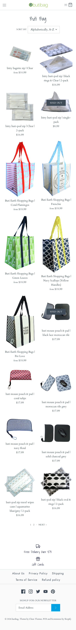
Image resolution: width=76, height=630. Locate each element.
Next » (43, 524)
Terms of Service (26, 580)
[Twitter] (38, 591)
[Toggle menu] (4, 4)
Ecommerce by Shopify (61, 619)
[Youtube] (45, 591)
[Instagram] (31, 591)
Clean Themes (35, 619)
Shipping (58, 573)
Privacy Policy (38, 573)
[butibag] (38, 5)
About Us (18, 573)
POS (45, 619)
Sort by (21, 29)
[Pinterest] (53, 591)
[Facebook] (23, 591)
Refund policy (51, 580)
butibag (15, 619)
